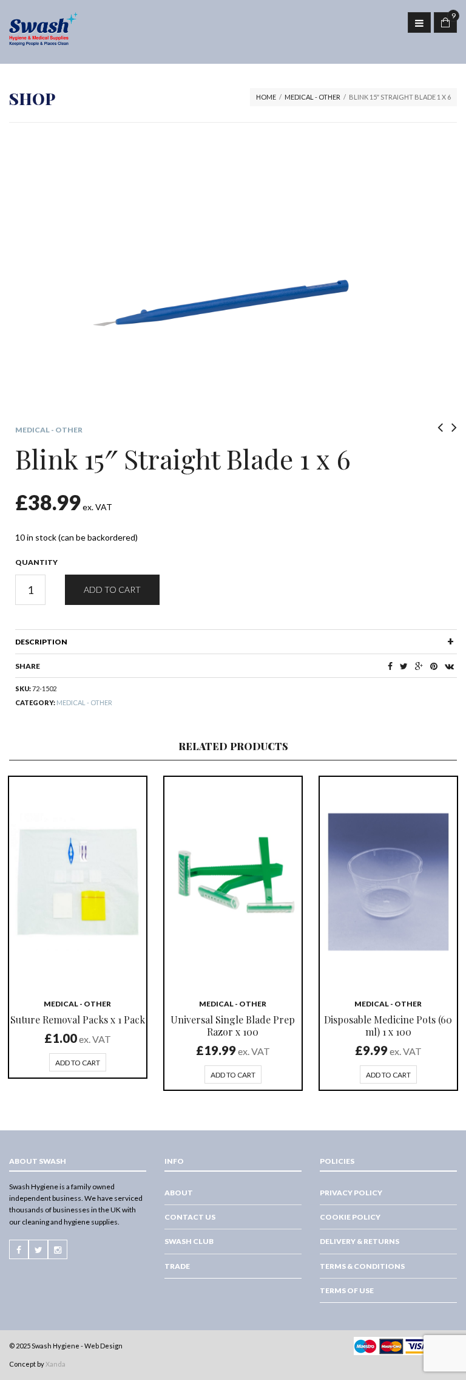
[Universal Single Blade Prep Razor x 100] (233, 882)
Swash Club (189, 1241)
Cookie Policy (350, 1216)
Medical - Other (312, 97)
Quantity (36, 562)
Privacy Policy (351, 1192)
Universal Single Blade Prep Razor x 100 (233, 1025)
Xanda (56, 1364)
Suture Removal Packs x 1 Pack (77, 1019)
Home (266, 97)
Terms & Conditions (362, 1266)
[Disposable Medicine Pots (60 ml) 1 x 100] (388, 882)
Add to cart (112, 589)
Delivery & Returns (359, 1241)
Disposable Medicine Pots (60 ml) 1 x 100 (388, 1025)
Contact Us (189, 1216)
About (178, 1192)
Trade (177, 1266)
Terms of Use (347, 1290)
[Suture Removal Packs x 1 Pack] (77, 882)
